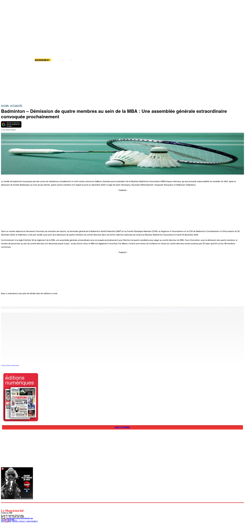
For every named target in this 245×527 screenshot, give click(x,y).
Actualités (16, 105)
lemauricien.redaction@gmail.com (19, 518)
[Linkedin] (15, 506)
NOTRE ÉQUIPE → (9, 520)
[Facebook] (26, 299)
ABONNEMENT (32, 521)
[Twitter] (36, 299)
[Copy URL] (45, 299)
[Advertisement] (122, 83)
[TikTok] (20, 506)
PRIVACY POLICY (19, 521)
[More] (54, 300)
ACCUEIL (5, 105)
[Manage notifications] (7, 520)
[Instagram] (9, 506)
